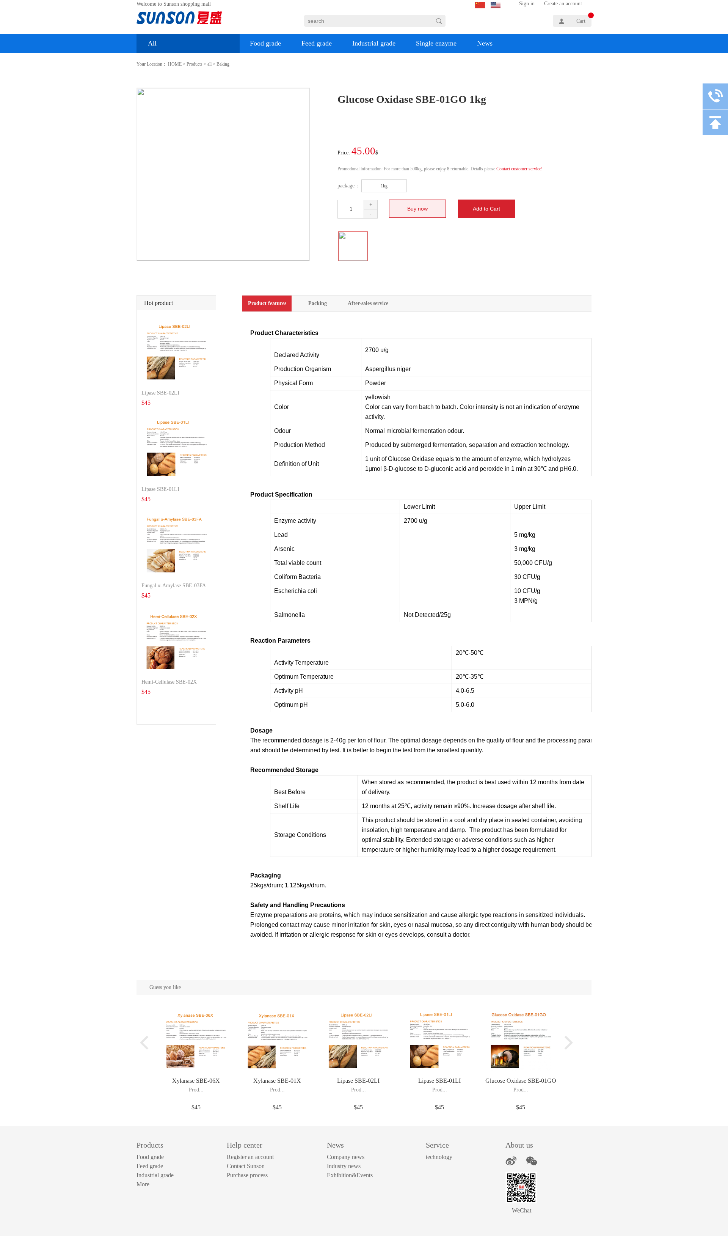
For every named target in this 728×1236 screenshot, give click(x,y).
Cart (580, 21)
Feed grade (316, 43)
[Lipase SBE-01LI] (440, 1013)
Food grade (265, 43)
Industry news (344, 1166)
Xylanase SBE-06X (196, 1080)
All (152, 43)
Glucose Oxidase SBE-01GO (520, 1080)
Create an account (563, 3)
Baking (223, 64)
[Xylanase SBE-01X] (277, 1013)
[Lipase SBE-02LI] (358, 1013)
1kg (384, 186)
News (485, 43)
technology (439, 1157)
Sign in (527, 3)
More (142, 1184)
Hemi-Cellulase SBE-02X (169, 682)
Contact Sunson (246, 1166)
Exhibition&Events (350, 1175)
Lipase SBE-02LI (160, 393)
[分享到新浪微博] (510, 1160)
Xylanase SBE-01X (277, 1080)
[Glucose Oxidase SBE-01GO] (521, 1013)
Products (194, 64)
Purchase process (247, 1175)
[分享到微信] (531, 1160)
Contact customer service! (519, 168)
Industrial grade (373, 43)
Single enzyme (436, 43)
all (209, 64)
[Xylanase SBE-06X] (196, 1013)
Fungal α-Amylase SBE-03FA (173, 585)
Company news (345, 1157)
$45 (196, 1107)
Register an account (250, 1157)
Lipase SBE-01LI (160, 489)
